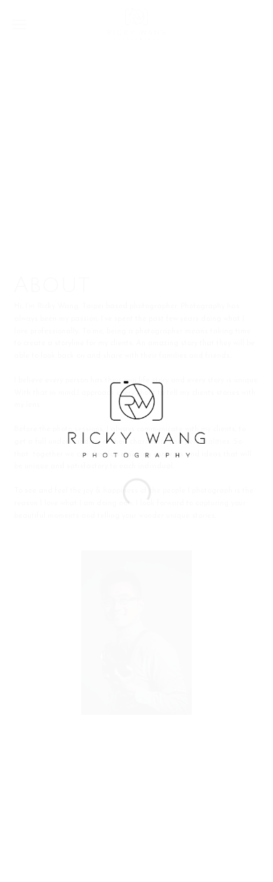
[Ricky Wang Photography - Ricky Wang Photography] (137, 418)
